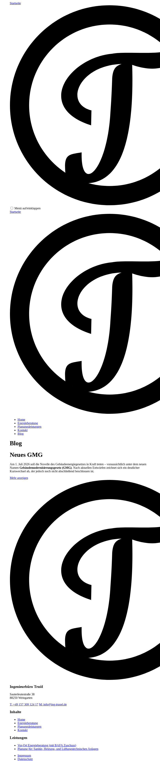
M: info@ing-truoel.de (53, 704)
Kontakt (23, 430)
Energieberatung (28, 423)
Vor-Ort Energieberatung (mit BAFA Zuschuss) (47, 745)
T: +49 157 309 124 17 (24, 704)
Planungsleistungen (29, 426)
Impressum (24, 755)
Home (21, 419)
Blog (21, 433)
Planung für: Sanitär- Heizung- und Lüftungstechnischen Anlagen (58, 749)
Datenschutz (25, 759)
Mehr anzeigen (19, 478)
